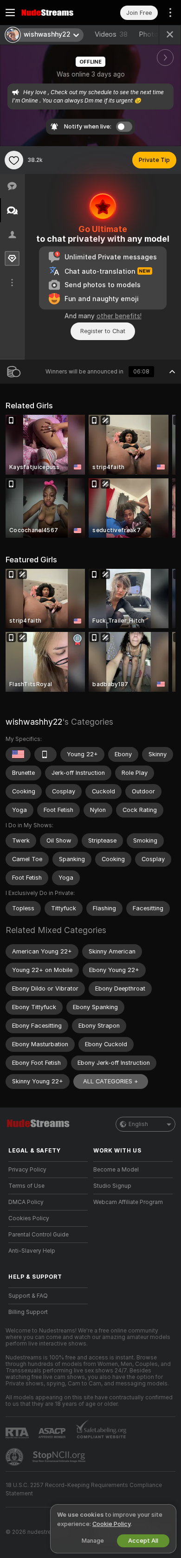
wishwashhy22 (34, 722)
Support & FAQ (28, 1296)
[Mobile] (45, 754)
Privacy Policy (27, 1169)
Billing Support (28, 1312)
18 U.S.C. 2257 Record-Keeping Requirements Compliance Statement (84, 1489)
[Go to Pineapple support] (15, 1457)
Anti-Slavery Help (31, 1251)
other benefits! (119, 316)
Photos (156, 34)
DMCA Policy (26, 1202)
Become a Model (116, 1169)
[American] (18, 754)
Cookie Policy (111, 1523)
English (138, 1124)
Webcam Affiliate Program (128, 1202)
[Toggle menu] (10, 12)
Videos (111, 34)
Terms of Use (26, 1186)
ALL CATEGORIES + (110, 1081)
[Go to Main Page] (55, 12)
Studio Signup (112, 1186)
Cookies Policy (28, 1218)
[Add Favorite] (14, 160)
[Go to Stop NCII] (59, 1456)
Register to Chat (102, 331)
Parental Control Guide (38, 1234)
